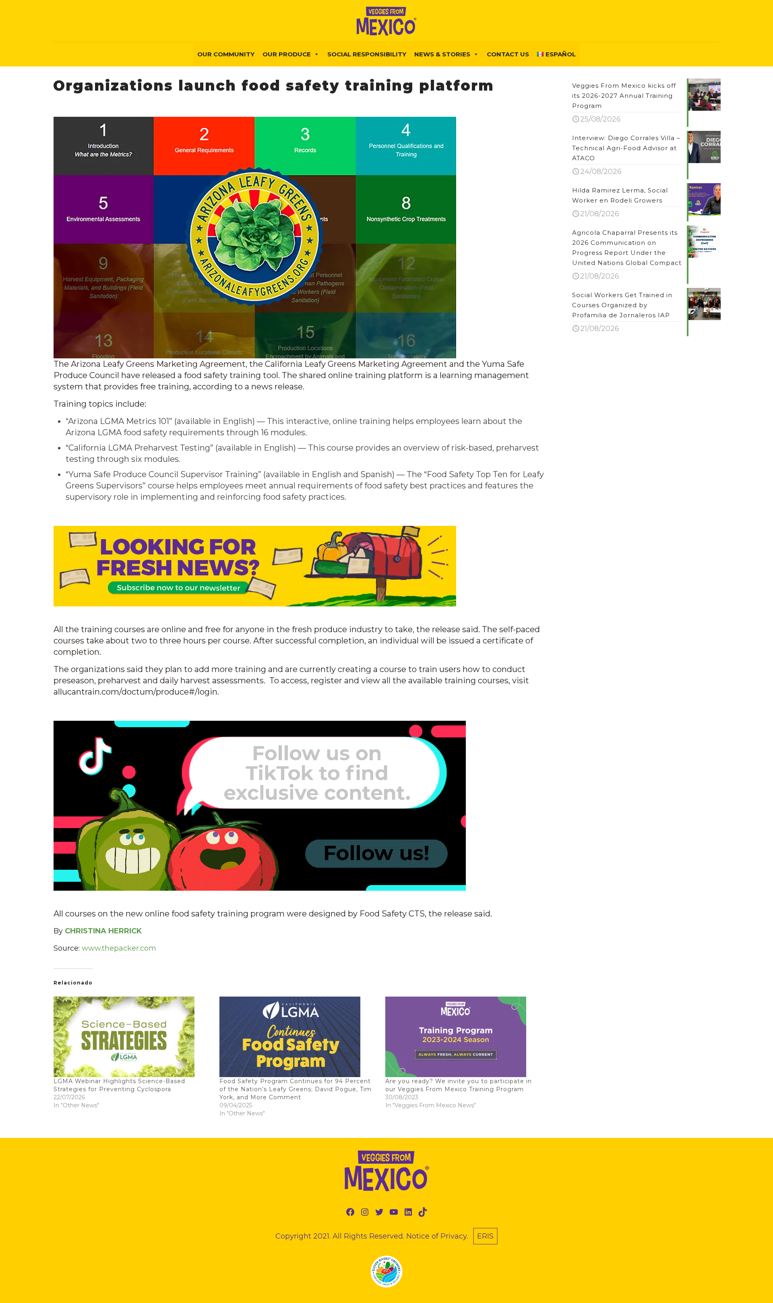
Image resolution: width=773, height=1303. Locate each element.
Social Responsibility (366, 54)
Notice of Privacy (436, 1236)
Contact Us (508, 54)
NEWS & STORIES (442, 54)
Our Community (225, 54)
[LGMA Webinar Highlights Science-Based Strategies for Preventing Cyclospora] (132, 1037)
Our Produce (286, 54)
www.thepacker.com (119, 948)
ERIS (485, 1236)
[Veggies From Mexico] (386, 21)
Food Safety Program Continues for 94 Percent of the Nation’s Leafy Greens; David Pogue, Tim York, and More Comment (295, 1089)
